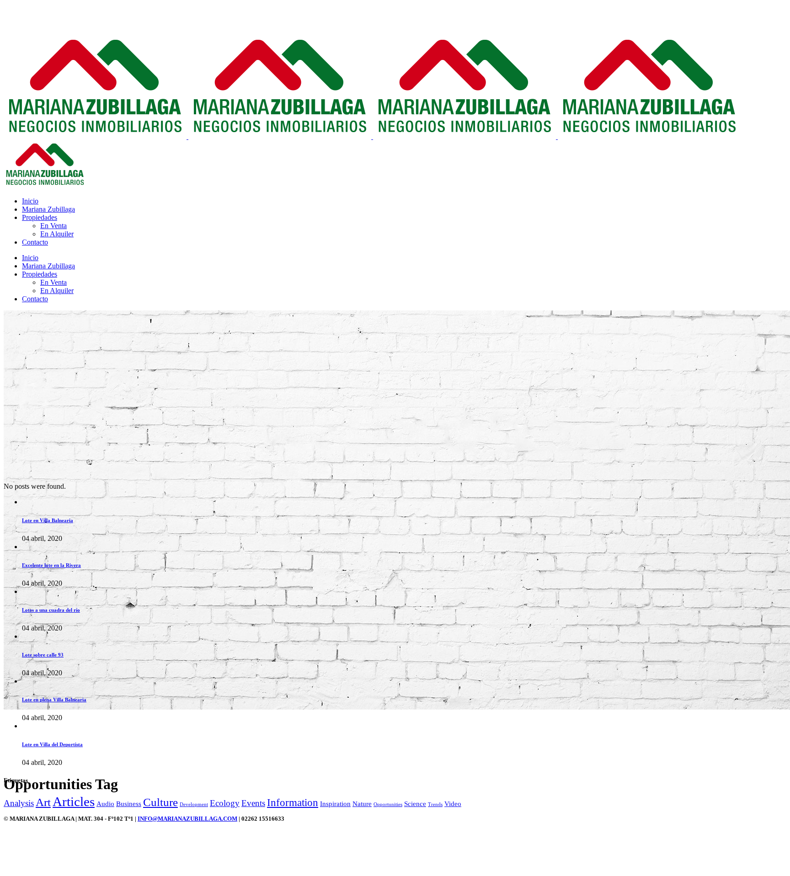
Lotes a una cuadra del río (51, 610)
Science (415, 803)
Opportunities (388, 804)
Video (452, 803)
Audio (105, 803)
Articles (74, 801)
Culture (160, 802)
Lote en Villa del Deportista (52, 744)
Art (43, 802)
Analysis (19, 803)
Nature (362, 803)
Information (292, 802)
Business (128, 803)
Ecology (225, 803)
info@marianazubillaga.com (187, 818)
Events (253, 803)
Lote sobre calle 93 (43, 654)
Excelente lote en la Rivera (51, 565)
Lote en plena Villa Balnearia (54, 699)
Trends (435, 804)
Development (194, 804)
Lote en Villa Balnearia (47, 520)
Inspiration (335, 803)
